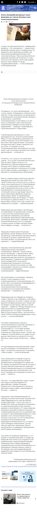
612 (4, 22)
